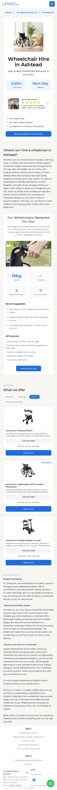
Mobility (34, 397)
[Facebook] (34, 780)
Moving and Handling (14, 402)
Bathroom (9, 397)
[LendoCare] (10, 4)
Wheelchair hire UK (28, 733)
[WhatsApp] (50, 783)
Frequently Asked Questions (28, 760)
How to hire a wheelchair (29, 748)
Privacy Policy (28, 741)
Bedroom (22, 397)
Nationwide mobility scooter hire (28, 737)
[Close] (27, 773)
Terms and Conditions (28, 745)
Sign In (28, 764)
